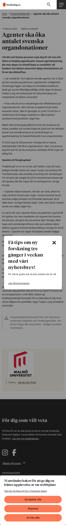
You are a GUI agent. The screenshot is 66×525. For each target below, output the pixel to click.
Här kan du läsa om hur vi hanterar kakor (25, 491)
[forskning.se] (10, 5)
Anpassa (33, 508)
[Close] (54, 243)
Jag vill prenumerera (18, 283)
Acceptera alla (33, 499)
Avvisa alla (33, 517)
